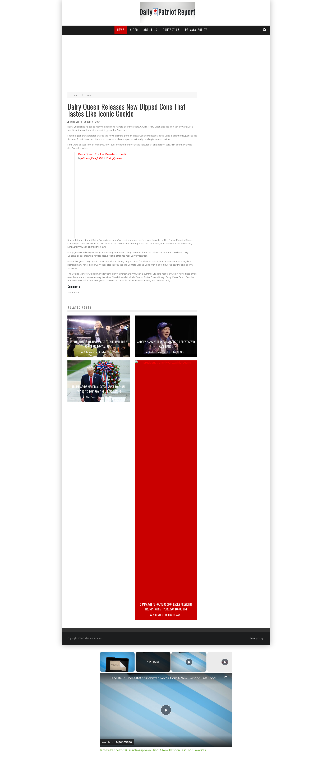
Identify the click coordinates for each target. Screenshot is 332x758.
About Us (150, 30)
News (120, 30)
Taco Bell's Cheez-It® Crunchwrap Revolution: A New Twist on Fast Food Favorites (165, 678)
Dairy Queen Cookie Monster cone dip (102, 154)
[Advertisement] (166, 61)
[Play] (189, 661)
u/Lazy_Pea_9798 (92, 158)
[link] (105, 678)
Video (134, 30)
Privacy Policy (196, 30)
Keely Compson (156, 352)
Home (76, 95)
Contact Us (171, 30)
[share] (225, 677)
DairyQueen (114, 158)
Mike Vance (76, 121)
